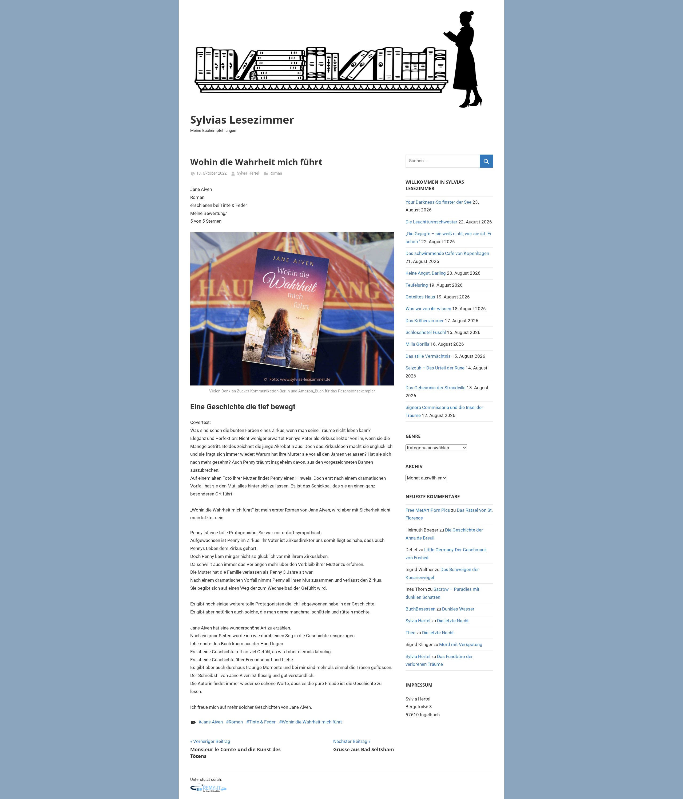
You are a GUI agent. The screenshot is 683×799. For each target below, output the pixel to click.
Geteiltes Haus (420, 297)
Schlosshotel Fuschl (426, 332)
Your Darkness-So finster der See (438, 202)
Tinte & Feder (262, 722)
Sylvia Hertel (248, 173)
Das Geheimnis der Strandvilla (436, 387)
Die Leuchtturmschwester (431, 222)
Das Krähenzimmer (425, 320)
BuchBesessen (420, 609)
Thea (410, 632)
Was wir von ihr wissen (428, 308)
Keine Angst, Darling (426, 273)
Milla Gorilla (417, 344)
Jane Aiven (212, 722)
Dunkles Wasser (458, 609)
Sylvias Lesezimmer (242, 119)
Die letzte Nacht (453, 620)
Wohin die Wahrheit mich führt (312, 722)
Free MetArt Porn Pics (428, 510)
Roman (275, 173)
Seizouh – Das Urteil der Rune (435, 368)
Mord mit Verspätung (460, 644)
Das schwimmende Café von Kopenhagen (447, 253)
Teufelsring (417, 285)
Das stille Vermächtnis (428, 356)
